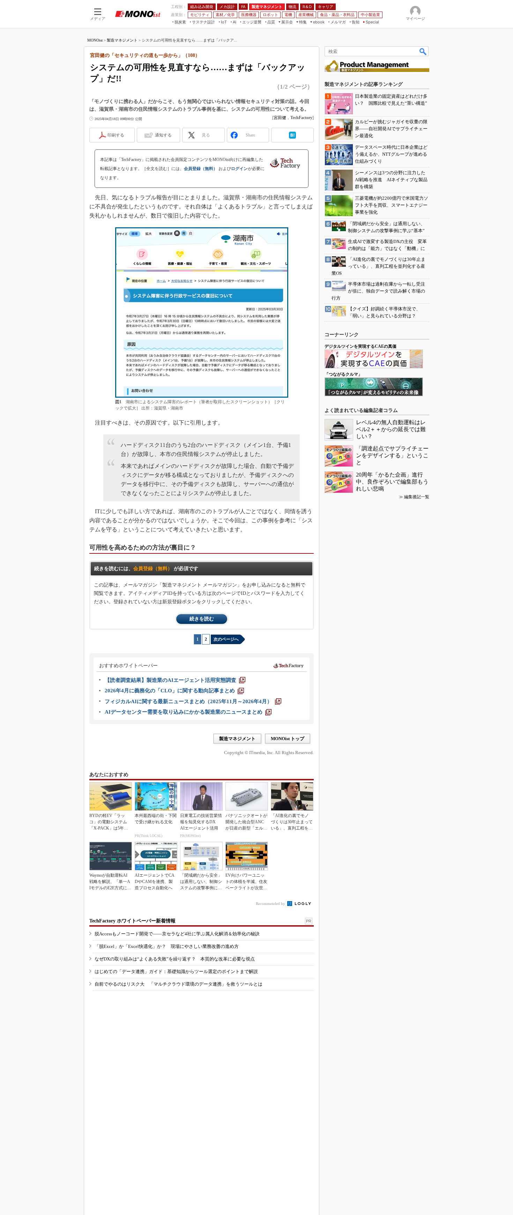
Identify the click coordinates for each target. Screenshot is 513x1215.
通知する (163, 135)
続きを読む (201, 618)
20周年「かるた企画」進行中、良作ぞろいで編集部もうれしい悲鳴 (392, 482)
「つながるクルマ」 (343, 374)
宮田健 (280, 117)
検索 (423, 51)
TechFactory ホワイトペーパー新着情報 (132, 920)
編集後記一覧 (416, 496)
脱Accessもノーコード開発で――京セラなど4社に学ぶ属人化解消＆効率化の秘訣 (177, 933)
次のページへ (226, 639)
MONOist (95, 40)
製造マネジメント (122, 40)
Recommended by (271, 903)
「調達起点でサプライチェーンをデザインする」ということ (392, 455)
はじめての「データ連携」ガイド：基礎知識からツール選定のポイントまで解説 (176, 971)
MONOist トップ (287, 738)
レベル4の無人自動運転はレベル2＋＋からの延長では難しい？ (391, 429)
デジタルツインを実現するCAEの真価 (360, 346)
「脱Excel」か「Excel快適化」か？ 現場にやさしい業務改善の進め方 (167, 946)
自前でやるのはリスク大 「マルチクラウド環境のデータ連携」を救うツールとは (178, 984)
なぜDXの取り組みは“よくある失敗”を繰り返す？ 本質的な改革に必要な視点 (175, 959)
